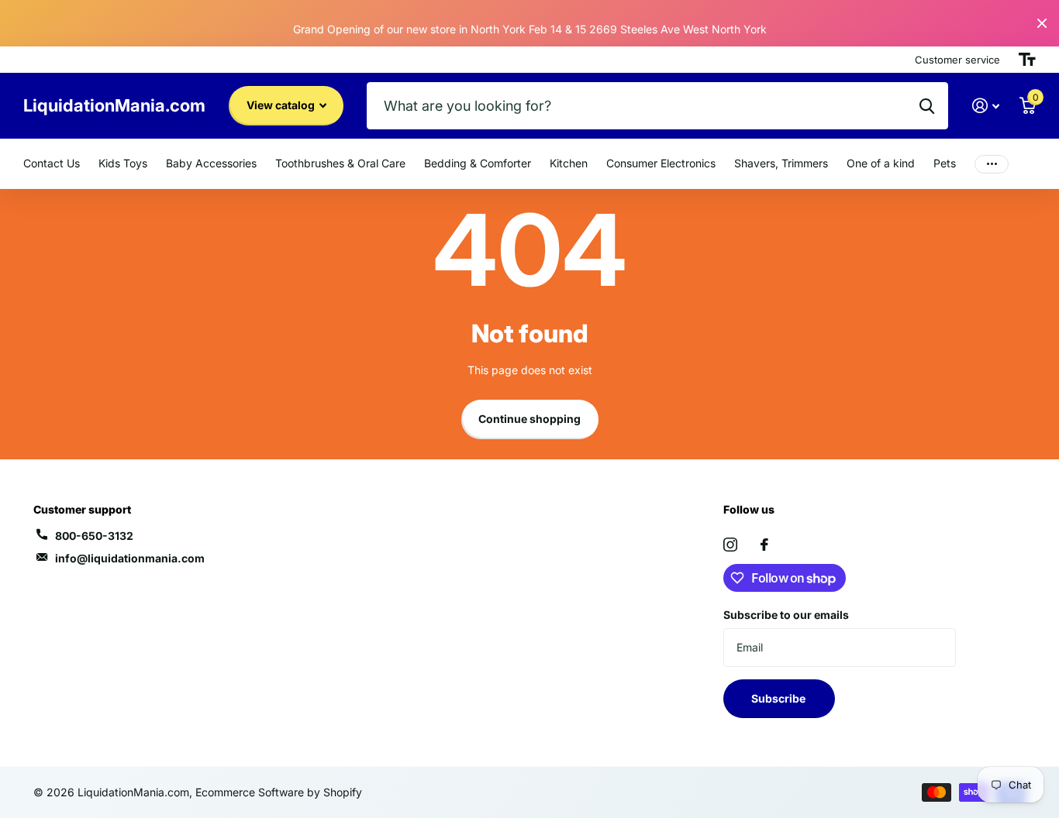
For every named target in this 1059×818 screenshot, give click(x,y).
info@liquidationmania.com (130, 558)
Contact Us (51, 163)
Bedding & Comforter (477, 163)
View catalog (282, 105)
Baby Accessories (211, 163)
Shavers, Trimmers (781, 163)
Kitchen (569, 163)
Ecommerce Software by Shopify (278, 792)
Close (1042, 23)
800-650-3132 (94, 535)
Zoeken (926, 105)
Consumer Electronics (661, 163)
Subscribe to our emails (786, 614)
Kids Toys (122, 163)
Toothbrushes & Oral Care (340, 163)
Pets (944, 163)
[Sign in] (985, 105)
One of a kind (881, 163)
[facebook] (764, 544)
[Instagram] (730, 545)
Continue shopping (529, 418)
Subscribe (779, 698)
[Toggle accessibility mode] (1027, 60)
